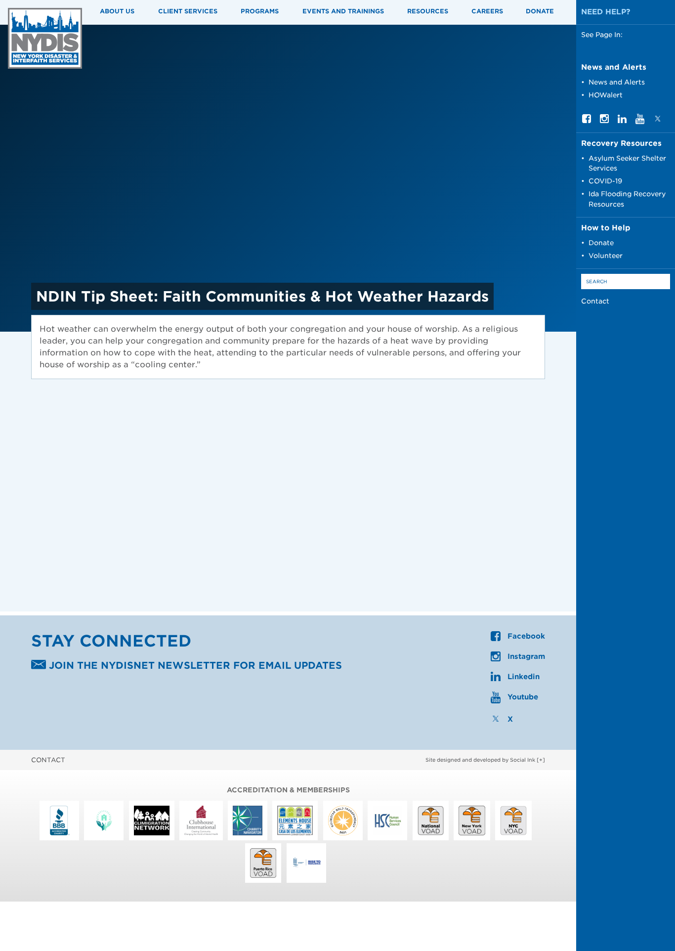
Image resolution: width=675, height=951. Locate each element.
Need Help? (606, 11)
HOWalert (606, 95)
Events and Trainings (343, 11)
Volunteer (606, 255)
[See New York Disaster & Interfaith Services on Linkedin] (622, 121)
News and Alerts (617, 82)
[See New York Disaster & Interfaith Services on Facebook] (586, 121)
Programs (260, 11)
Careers (487, 11)
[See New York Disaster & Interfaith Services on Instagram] (604, 121)
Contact (595, 301)
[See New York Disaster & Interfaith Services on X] (657, 121)
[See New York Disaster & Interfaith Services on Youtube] (639, 122)
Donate (540, 11)
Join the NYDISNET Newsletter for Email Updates (194, 666)
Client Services (187, 11)
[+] (541, 760)
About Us (117, 11)
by (480, 760)
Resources (427, 11)
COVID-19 (605, 181)
